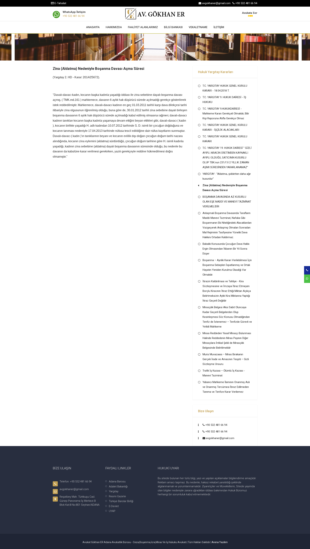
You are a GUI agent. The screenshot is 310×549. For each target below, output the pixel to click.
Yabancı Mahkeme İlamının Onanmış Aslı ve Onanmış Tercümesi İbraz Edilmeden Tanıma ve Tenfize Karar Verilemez (226, 387)
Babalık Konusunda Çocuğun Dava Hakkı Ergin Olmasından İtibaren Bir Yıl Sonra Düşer (226, 248)
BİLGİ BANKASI (173, 27)
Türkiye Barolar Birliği (121, 501)
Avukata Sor (249, 13)
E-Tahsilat (60, 3)
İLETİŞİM (218, 27)
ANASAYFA (93, 27)
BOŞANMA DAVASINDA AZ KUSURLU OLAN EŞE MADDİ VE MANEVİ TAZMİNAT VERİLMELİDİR (227, 201)
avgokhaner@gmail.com (220, 438)
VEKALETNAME (198, 27)
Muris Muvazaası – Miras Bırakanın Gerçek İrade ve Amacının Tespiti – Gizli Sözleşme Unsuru (226, 359)
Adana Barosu (117, 481)
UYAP (112, 511)
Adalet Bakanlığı (118, 486)
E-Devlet (114, 506)
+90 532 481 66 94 (73, 16)
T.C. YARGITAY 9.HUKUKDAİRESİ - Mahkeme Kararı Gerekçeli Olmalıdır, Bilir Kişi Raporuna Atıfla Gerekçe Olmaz (226, 113)
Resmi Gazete (117, 496)
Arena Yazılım (220, 542)
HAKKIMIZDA (114, 27)
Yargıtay (113, 491)
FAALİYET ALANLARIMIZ (143, 27)
